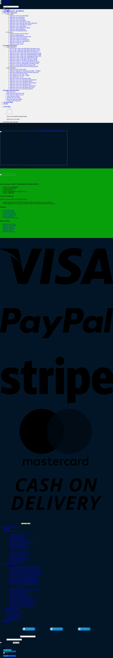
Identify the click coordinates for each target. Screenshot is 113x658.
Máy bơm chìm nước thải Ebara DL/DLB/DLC (23, 83)
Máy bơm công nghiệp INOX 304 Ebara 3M (22, 65)
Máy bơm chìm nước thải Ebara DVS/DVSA (23, 86)
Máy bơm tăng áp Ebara (17, 35)
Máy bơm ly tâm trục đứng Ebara (19, 39)
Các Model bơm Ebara (10, 45)
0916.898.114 (85, 629)
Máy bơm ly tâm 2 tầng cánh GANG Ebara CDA (24, 57)
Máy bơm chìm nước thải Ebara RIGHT (21, 89)
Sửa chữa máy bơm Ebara (14, 99)
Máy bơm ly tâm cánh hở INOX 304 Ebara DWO (24, 66)
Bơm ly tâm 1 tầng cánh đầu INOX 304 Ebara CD (24, 51)
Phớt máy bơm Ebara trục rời (15, 95)
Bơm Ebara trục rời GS (16, 77)
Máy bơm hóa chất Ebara (17, 18)
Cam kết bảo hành (8, 212)
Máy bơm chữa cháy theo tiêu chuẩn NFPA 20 (23, 23)
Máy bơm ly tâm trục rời (17, 42)
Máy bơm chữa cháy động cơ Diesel (20, 24)
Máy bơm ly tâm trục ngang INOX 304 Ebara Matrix (25, 62)
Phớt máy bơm (11, 92)
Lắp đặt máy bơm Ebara (14, 98)
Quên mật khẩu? (5, 645)
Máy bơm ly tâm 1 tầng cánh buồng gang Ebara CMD (25, 56)
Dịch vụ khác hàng (8, 210)
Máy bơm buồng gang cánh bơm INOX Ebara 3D (24, 72)
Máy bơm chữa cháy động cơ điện (20, 21)
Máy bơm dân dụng (9, 228)
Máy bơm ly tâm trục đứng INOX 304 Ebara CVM (24, 63)
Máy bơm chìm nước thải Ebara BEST (21, 81)
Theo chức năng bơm (10, 13)
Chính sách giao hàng (9, 214)
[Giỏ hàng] (6, 106)
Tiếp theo (3, 167)
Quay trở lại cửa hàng (13, 119)
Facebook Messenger (9, 651)
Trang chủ (6, 10)
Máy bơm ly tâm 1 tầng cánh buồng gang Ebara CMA (25, 53)
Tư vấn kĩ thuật (8, 102)
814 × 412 (32, 130)
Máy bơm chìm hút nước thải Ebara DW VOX (52, 130)
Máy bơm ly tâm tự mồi (16, 44)
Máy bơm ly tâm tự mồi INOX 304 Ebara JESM (23, 59)
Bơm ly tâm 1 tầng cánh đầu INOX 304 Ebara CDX (25, 48)
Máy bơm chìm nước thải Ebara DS (20, 84)
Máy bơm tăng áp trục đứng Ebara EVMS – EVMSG (25, 71)
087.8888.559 (30, 629)
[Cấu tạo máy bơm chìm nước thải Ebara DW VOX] (33, 164)
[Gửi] (4, 8)
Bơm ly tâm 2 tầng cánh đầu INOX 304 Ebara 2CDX (25, 50)
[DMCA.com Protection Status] (26, 524)
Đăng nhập (16, 642)
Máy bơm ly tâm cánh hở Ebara (19, 33)
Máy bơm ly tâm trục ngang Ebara (20, 41)
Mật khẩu (3, 639)
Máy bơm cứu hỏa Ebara (17, 17)
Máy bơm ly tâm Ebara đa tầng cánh (20, 36)
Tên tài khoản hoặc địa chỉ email (10, 636)
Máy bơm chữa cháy (9, 224)
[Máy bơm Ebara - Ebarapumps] (5, 2)
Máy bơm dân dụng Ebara (17, 29)
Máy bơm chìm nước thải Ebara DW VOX (22, 87)
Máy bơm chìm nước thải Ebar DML (20, 78)
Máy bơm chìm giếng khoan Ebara (20, 27)
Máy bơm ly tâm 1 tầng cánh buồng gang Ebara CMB (25, 54)
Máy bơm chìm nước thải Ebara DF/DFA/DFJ (23, 80)
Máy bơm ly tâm (8, 230)
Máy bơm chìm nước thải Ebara (19, 15)
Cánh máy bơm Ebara (13, 96)
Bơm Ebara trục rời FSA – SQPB (19, 75)
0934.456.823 (7, 650)
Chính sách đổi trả (8, 216)
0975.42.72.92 (57, 629)
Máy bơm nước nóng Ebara (18, 26)
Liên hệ (5, 104)
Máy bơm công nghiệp (9, 225)
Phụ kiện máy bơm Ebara (11, 90)
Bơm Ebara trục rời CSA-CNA (19, 74)
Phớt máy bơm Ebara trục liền (15, 93)
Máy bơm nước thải (9, 231)
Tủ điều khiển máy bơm (14, 101)
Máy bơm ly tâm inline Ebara (18, 38)
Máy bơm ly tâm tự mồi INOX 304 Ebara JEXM (23, 60)
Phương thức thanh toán (10, 217)
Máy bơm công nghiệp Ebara (18, 30)
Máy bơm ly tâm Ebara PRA (18, 69)
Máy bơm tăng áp (8, 227)
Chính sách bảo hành (9, 213)
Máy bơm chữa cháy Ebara (18, 20)
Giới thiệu (6, 11)
